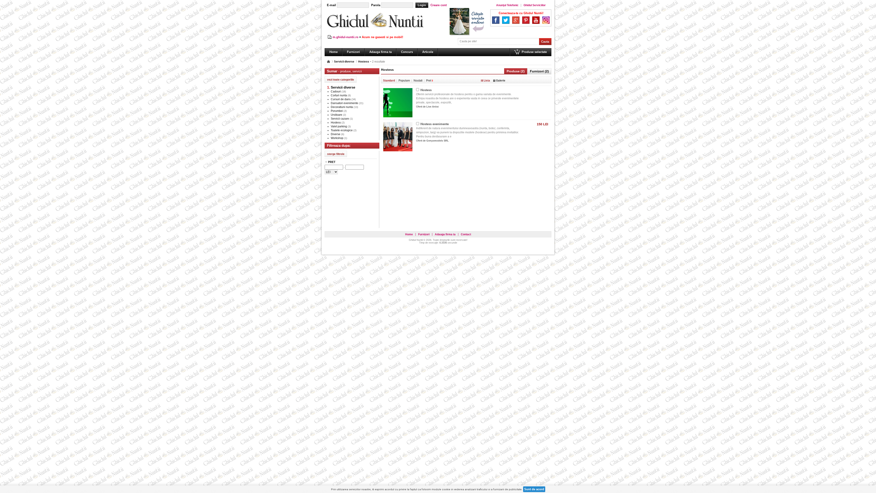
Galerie (500, 80)
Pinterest (525, 20)
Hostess (363, 61)
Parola (375, 5)
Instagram (546, 20)
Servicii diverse (344, 61)
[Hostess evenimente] (397, 124)
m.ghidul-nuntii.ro (345, 37)
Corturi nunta (339, 95)
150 (542, 124)
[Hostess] (397, 90)
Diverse (335, 134)
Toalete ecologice (342, 130)
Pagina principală (328, 61)
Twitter (505, 20)
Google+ (515, 20)
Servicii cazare (340, 118)
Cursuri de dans (341, 99)
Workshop (337, 138)
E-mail (331, 5)
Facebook (495, 20)
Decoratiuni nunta (342, 107)
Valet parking (339, 126)
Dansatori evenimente (344, 103)
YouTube (536, 20)
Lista (487, 80)
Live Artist (432, 106)
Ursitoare (336, 114)
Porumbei (337, 111)
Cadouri (336, 91)
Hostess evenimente (434, 124)
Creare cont (438, 5)
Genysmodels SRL (437, 140)
